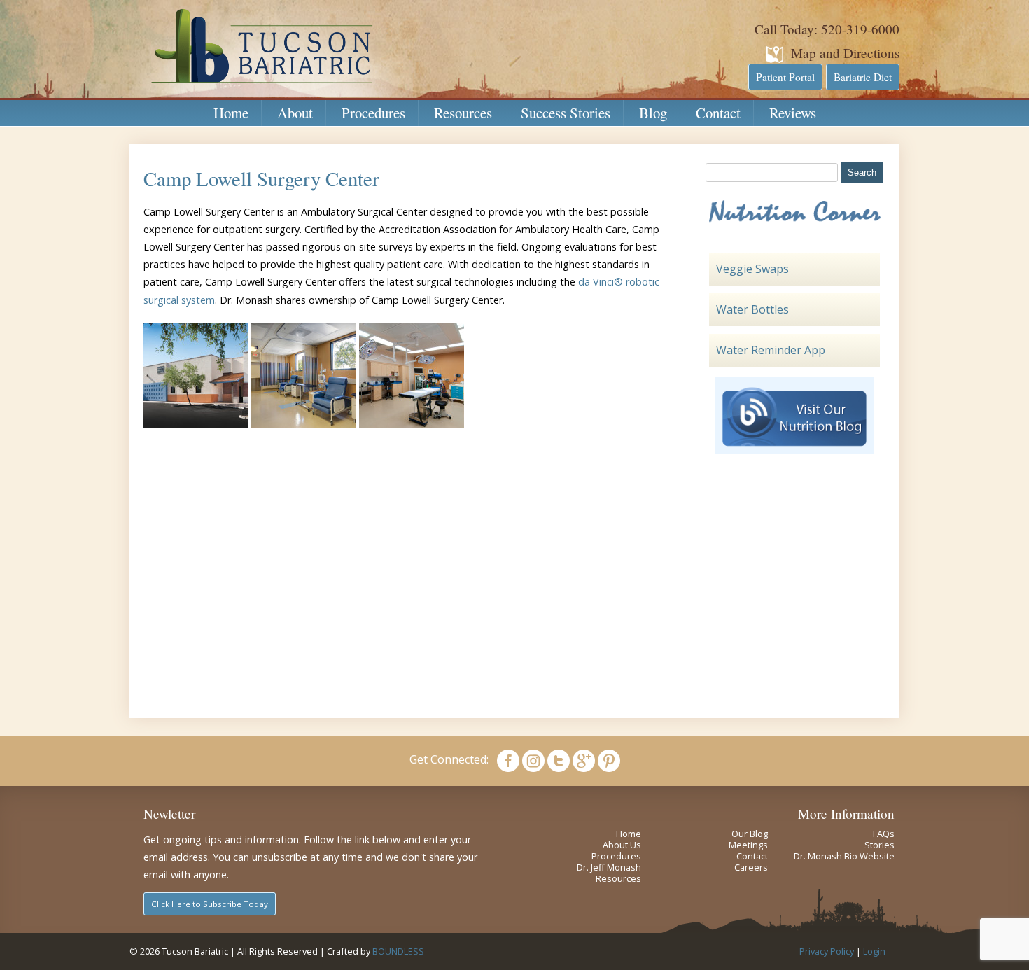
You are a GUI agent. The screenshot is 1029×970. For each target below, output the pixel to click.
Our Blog (750, 833)
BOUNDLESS (398, 951)
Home (231, 112)
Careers (751, 867)
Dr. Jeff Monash (609, 867)
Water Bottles (752, 309)
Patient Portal (785, 77)
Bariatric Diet (863, 77)
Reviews (792, 112)
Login (874, 951)
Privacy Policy (826, 951)
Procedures (373, 112)
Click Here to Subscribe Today (209, 904)
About (295, 112)
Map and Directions (845, 53)
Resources (463, 112)
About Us (622, 844)
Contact (718, 112)
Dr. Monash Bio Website (844, 856)
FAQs (884, 833)
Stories (879, 844)
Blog (653, 112)
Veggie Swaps (752, 268)
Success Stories (565, 112)
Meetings (748, 844)
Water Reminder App (770, 350)
